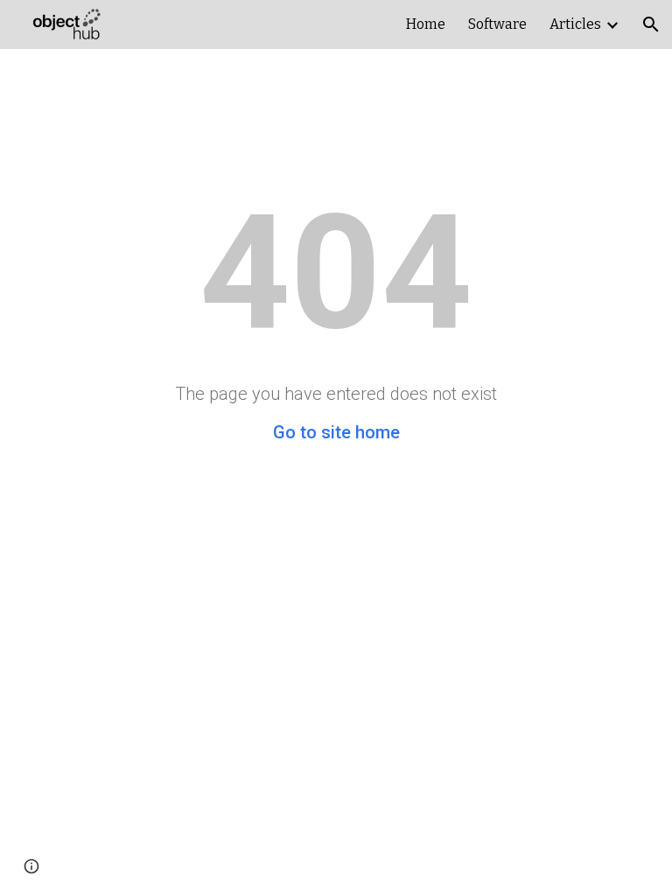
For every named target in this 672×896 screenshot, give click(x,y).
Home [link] (425, 24)
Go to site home (336, 432)
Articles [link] (575, 24)
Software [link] (497, 24)
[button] (651, 25)
